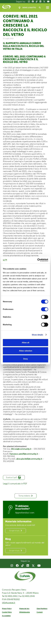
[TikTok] (37, 1)
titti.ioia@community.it (21, 449)
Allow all (25, 342)
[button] (40, 7)
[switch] (44, 309)
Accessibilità (6, 616)
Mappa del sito (24, 608)
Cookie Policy (7, 612)
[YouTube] (48, 1)
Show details (37, 335)
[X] (44, 1)
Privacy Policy (7, 608)
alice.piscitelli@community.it (29, 459)
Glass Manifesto (42, 608)
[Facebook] (33, 1)
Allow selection (25, 351)
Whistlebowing (24, 612)
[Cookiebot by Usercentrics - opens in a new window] (37, 260)
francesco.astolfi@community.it (24, 454)
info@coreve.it (8, 602)
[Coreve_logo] (6, 7)
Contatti (40, 612)
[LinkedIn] (40, 1)
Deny (25, 359)
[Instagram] (29, 1)
